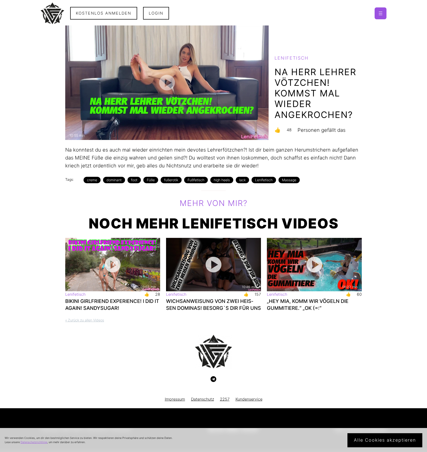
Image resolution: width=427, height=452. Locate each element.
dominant (114, 180)
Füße (151, 180)
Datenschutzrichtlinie (34, 442)
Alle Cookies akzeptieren (385, 440)
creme (92, 180)
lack (242, 180)
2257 (225, 399)
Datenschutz (202, 399)
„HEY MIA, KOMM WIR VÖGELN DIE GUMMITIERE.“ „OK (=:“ (307, 304)
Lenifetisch (264, 180)
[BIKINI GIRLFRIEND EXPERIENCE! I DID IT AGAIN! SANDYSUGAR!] (112, 264)
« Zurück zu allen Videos (84, 320)
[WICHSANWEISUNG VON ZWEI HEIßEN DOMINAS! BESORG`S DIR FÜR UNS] (213, 264)
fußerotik (171, 180)
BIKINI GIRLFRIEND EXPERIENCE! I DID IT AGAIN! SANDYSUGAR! (112, 304)
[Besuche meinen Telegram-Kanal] (213, 379)
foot (134, 180)
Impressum (175, 399)
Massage (289, 180)
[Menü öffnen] (381, 13)
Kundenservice (248, 399)
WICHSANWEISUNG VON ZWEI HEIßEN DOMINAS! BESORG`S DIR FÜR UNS (213, 304)
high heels (222, 180)
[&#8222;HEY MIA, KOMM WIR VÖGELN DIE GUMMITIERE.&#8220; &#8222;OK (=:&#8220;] (314, 264)
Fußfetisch (196, 180)
